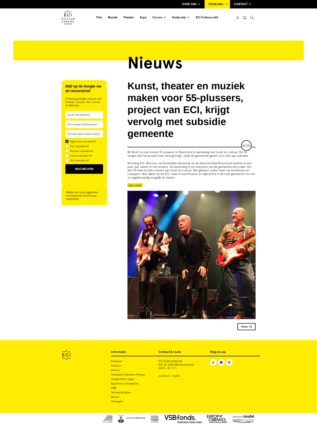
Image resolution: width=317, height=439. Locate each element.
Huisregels (117, 401)
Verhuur (115, 370)
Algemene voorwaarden (125, 383)
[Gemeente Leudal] (244, 419)
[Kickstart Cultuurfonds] (154, 419)
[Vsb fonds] (183, 419)
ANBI (113, 387)
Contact (241, 4)
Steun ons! (216, 4)
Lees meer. (135, 185)
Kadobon (116, 365)
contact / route (169, 375)
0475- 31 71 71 (167, 368)
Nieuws (115, 396)
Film (99, 17)
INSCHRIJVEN (84, 169)
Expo (143, 17)
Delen (244, 326)
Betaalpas (117, 361)
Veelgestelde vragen (123, 378)
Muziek (113, 17)
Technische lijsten (121, 392)
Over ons (189, 4)
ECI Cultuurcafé (207, 17)
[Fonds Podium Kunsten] (107, 419)
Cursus (157, 17)
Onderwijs (179, 17)
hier (76, 192)
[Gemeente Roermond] (131, 419)
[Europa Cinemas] (217, 419)
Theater (128, 17)
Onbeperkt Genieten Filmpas (128, 374)
